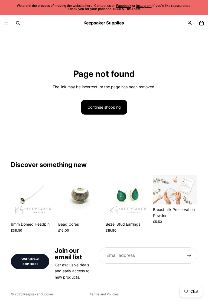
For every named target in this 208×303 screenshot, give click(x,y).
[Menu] (6, 23)
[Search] (18, 23)
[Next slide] (49, 197)
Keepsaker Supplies (38, 294)
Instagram (144, 6)
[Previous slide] (17, 197)
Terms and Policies (104, 294)
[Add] (94, 211)
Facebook (123, 6)
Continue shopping (104, 107)
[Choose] (46, 211)
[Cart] (201, 23)
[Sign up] (189, 255)
